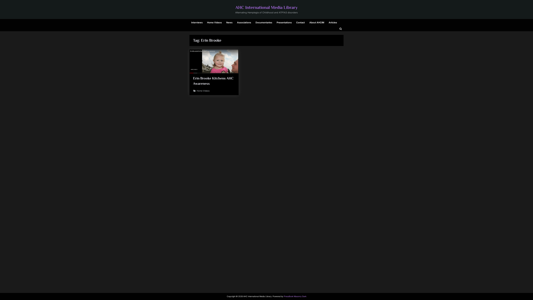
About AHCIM (316, 22)
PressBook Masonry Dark (295, 296)
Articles (333, 22)
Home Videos (214, 22)
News (229, 22)
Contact (300, 22)
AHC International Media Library (266, 7)
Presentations (284, 22)
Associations (244, 22)
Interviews (197, 22)
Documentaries (264, 22)
